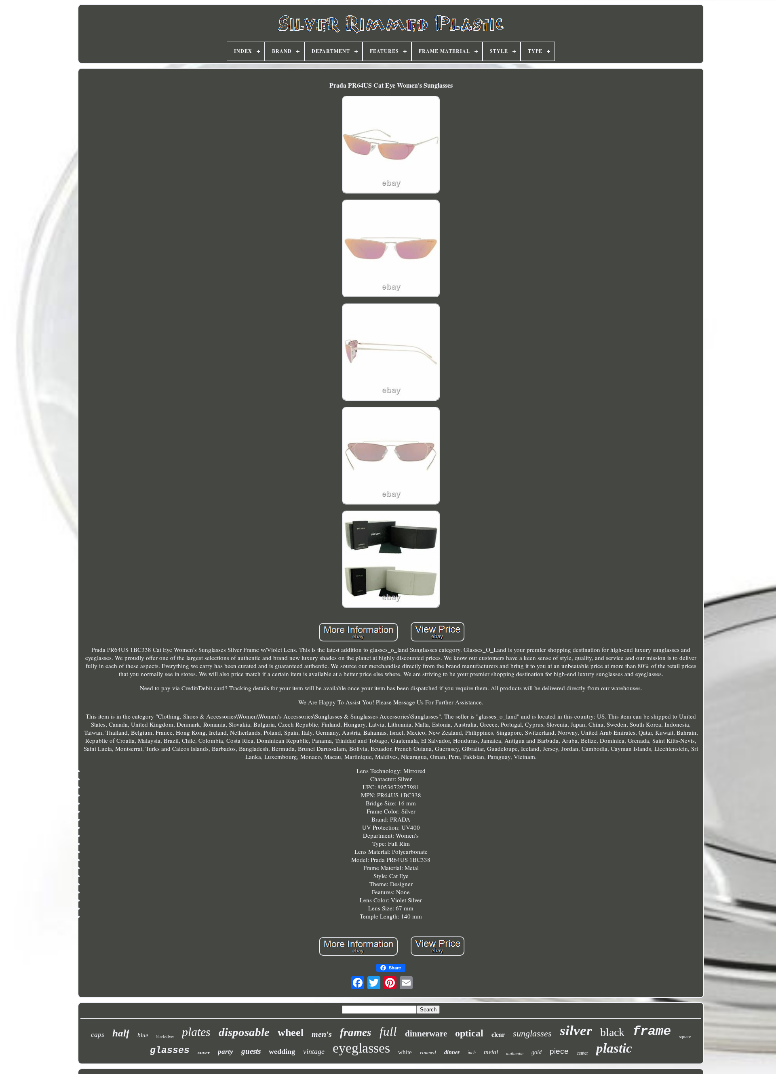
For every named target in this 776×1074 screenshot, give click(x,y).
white (405, 1052)
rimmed (428, 1052)
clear (498, 1034)
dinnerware (426, 1033)
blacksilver (165, 1036)
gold (536, 1052)
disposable (244, 1032)
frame (652, 1031)
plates (196, 1031)
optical (469, 1033)
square (685, 1036)
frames (355, 1032)
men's (322, 1034)
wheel (291, 1032)
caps (97, 1034)
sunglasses (532, 1033)
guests (251, 1051)
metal (491, 1052)
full (388, 1031)
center (582, 1052)
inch (472, 1052)
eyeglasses (361, 1047)
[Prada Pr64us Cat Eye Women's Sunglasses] (390, 146)
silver (576, 1030)
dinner (452, 1052)
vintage (314, 1051)
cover (204, 1052)
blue (142, 1035)
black (612, 1032)
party (225, 1051)
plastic (614, 1048)
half (120, 1033)
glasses (170, 1050)
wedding (282, 1051)
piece (559, 1051)
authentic (514, 1053)
